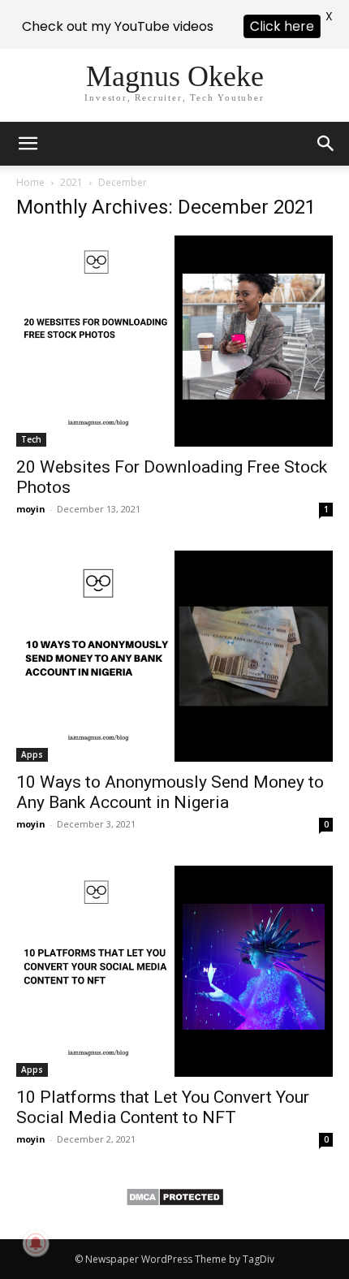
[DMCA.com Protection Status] (175, 1202)
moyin (30, 509)
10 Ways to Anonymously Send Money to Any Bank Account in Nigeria (170, 792)
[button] (326, 144)
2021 (71, 182)
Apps (32, 754)
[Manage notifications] (36, 1243)
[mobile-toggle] (28, 144)
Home (30, 182)
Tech (31, 439)
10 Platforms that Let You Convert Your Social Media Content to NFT (162, 1107)
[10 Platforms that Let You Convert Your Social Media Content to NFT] (174, 971)
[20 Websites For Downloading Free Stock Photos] (174, 341)
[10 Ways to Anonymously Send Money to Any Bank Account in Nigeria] (174, 656)
